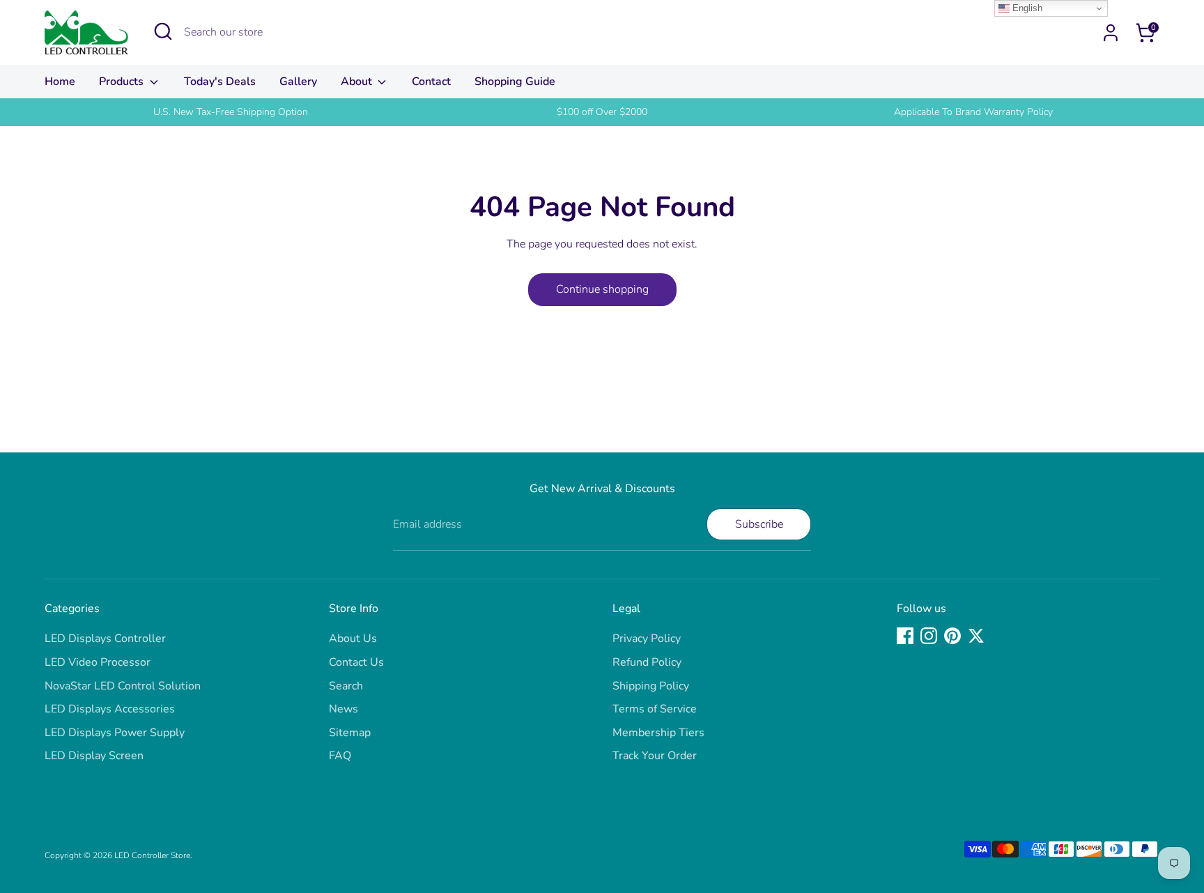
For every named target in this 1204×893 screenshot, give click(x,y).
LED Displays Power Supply (115, 732)
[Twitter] (976, 635)
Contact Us (356, 662)
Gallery (298, 81)
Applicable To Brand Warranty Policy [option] (973, 112)
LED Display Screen (94, 755)
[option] (230, 112)
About (358, 81)
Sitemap (350, 732)
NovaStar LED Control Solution (123, 686)
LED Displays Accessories (110, 709)
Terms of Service (654, 709)
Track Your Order (654, 755)
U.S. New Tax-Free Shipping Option (230, 112)
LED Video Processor (97, 662)
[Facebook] (905, 635)
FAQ (340, 755)
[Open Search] (163, 31)
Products (122, 81)
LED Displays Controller (105, 638)
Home (60, 81)
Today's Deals (220, 81)
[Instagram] (928, 635)
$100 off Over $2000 (602, 112)
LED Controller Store (152, 855)
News (343, 709)
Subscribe (759, 524)
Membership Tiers (658, 732)
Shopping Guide (514, 81)
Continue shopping (602, 289)
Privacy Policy (646, 638)
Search (346, 686)
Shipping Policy (650, 686)
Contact (431, 81)
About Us (353, 638)
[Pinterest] (952, 635)
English (1026, 8)
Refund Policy (646, 662)
